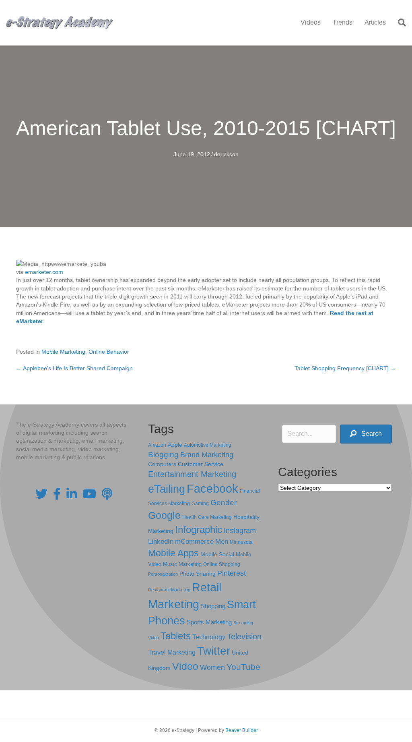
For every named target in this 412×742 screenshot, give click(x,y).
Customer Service (200, 464)
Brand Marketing (206, 455)
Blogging (163, 454)
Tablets (176, 635)
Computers (162, 464)
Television (244, 636)
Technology (208, 637)
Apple (175, 444)
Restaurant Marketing (169, 589)
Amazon (157, 445)
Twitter (213, 651)
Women (212, 667)
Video (185, 666)
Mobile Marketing (63, 351)
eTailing (166, 489)
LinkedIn (160, 541)
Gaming (200, 503)
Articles (375, 22)
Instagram (240, 530)
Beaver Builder (241, 730)
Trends (342, 22)
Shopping (213, 606)
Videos (311, 22)
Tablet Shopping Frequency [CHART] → (345, 368)
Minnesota (241, 542)
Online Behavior (109, 351)
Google (164, 515)
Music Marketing (182, 564)
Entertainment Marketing (192, 474)
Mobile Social (217, 554)
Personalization (163, 574)
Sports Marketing (209, 622)
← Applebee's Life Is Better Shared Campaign (74, 368)
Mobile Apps (173, 553)
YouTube (243, 667)
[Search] (399, 22)
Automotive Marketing (207, 445)
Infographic (198, 529)
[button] (366, 434)
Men (221, 541)
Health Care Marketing (207, 517)
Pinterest (231, 573)
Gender (223, 502)
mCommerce (194, 541)
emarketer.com (44, 272)
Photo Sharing (197, 573)
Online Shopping (221, 564)
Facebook (212, 488)
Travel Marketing (172, 652)
